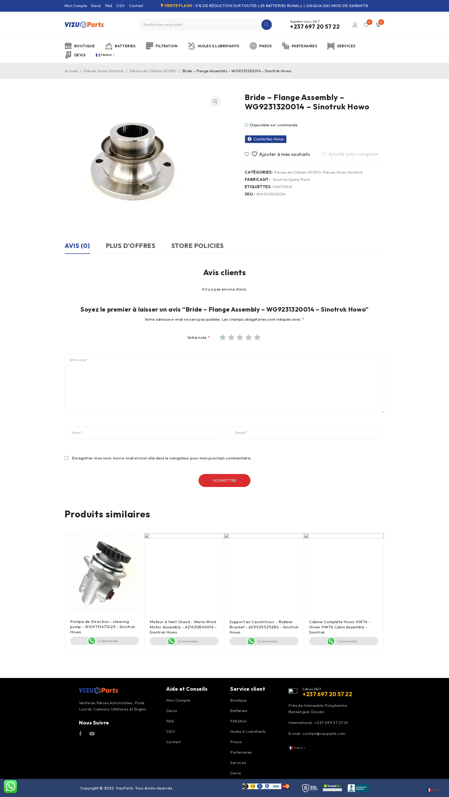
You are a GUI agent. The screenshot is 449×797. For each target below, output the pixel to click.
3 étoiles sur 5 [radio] (240, 337)
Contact (136, 5)
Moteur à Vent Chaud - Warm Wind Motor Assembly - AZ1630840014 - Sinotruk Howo (183, 627)
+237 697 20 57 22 (315, 26)
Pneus (236, 741)
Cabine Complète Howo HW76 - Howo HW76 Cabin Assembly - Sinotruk (340, 627)
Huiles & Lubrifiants (248, 731)
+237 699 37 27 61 (331, 722)
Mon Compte (76, 5)
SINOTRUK (282, 187)
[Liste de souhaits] (278, 154)
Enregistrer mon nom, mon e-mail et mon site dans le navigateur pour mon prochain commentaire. (161, 458)
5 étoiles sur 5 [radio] (258, 337)
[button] (215, 101)
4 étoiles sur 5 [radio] (249, 337)
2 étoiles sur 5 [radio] (232, 337)
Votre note (198, 337)
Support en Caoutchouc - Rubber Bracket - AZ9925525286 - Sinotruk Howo (264, 627)
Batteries (238, 710)
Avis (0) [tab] (77, 245)
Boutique (238, 700)
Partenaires (241, 752)
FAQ (108, 5)
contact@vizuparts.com (324, 733)
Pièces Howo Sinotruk (104, 70)
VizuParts (124, 788)
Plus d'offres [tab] (131, 245)
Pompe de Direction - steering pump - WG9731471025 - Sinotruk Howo (102, 626)
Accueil (71, 70)
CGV (120, 5)
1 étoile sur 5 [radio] (223, 337)
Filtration (238, 721)
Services (238, 762)
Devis (96, 5)
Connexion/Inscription (355, 24)
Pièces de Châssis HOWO (153, 70)
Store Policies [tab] (197, 245)
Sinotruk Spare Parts (291, 179)
